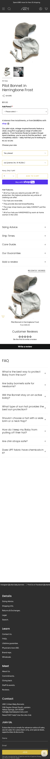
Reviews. (6, 690)
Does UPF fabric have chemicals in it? (22, 451)
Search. (5, 620)
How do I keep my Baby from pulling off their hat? (19, 431)
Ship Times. (8, 235)
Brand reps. (7, 652)
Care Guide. (9, 244)
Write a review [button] (25, 346)
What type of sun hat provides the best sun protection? (23, 408)
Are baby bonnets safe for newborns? (18, 385)
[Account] (40, 9)
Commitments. (8, 676)
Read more (7, 141)
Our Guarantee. (11, 253)
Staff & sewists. (8, 685)
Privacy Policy (41, 756)
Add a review (10, 261)
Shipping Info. (8, 606)
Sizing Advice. (10, 227)
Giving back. (7, 680)
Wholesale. (6, 657)
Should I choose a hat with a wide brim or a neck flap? (22, 419)
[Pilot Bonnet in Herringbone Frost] (25, 297)
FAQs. (4, 639)
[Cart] (46, 9)
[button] (9, 9)
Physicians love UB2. (10, 648)
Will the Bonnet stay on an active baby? (22, 396)
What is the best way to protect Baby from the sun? (21, 373)
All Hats (5, 81)
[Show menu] (3, 9)
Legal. (4, 615)
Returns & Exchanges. (11, 610)
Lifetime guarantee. (10, 643)
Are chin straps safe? (15, 441)
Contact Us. (7, 634)
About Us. (6, 671)
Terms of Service (10, 758)
